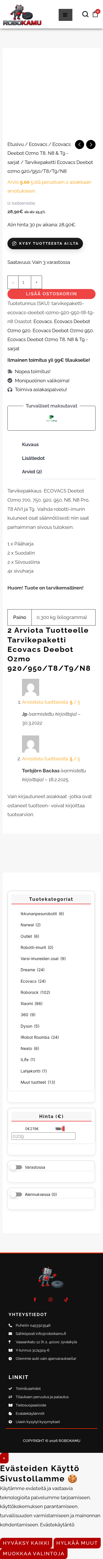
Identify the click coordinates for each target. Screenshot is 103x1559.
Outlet (30, 936)
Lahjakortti (34, 1071)
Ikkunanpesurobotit (42, 913)
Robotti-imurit (37, 947)
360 (28, 1014)
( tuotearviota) (21, 203)
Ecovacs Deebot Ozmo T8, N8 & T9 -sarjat (39, 153)
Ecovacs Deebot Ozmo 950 (63, 330)
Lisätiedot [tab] (33, 458)
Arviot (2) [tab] (32, 471)
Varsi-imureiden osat (43, 958)
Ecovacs (33, 981)
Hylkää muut (77, 1543)
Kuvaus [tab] (30, 444)
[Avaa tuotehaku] (85, 14)
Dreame (33, 969)
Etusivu (15, 144)
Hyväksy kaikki (26, 1543)
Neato (30, 1048)
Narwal (31, 924)
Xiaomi (32, 1003)
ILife (28, 1059)
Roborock (35, 992)
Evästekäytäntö (57, 1525)
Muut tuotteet (38, 1082)
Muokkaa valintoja (34, 1553)
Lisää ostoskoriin (51, 293)
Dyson (30, 1026)
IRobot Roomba (40, 1037)
